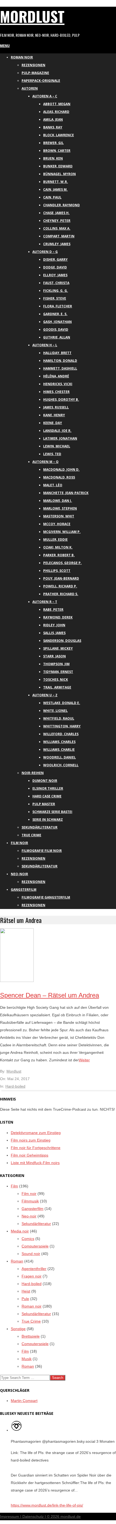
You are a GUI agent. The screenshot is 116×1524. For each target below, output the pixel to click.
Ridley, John (54, 625)
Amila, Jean (53, 119)
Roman (17, 1261)
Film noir (19, 843)
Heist (26, 1291)
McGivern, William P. (62, 531)
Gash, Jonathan (57, 321)
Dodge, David (55, 267)
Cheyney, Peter (56, 220)
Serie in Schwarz (47, 819)
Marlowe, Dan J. (57, 500)
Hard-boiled (15, 1086)
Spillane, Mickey (58, 648)
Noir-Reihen (33, 773)
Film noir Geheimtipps (29, 1155)
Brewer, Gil (53, 143)
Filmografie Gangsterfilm (46, 897)
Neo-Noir (19, 874)
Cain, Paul (52, 197)
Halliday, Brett (57, 353)
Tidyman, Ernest (58, 671)
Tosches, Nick (55, 679)
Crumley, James (56, 244)
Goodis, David (55, 329)
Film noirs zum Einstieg (30, 1140)
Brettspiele (31, 1336)
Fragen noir (32, 1276)
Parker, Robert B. (59, 555)
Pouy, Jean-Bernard (61, 578)
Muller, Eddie (55, 539)
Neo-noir (29, 1216)
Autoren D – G (45, 251)
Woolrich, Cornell (61, 765)
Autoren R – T (44, 601)
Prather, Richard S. (60, 594)
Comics (28, 1238)
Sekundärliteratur (39, 827)
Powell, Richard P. (60, 586)
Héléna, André (56, 376)
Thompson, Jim (56, 664)
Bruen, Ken (53, 158)
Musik (27, 1359)
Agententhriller (34, 1269)
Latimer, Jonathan (60, 438)
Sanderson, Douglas (62, 640)
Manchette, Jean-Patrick (65, 493)
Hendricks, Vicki (57, 384)
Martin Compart (24, 1400)
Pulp (25, 1299)
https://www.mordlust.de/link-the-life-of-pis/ (47, 1505)
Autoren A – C (44, 96)
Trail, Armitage (57, 687)
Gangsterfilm (23, 889)
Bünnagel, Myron (59, 174)
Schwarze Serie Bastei (52, 811)
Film (14, 1186)
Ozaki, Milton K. (58, 547)
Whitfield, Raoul (58, 718)
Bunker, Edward (58, 166)
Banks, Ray (52, 127)
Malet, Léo (52, 485)
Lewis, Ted (52, 454)
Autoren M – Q (45, 461)
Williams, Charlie (59, 749)
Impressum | (11, 1516)
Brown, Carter (56, 150)
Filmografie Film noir (42, 850)
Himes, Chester (56, 391)
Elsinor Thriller (47, 788)
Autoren (30, 88)
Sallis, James (54, 633)
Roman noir (22, 57)
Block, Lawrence (58, 135)
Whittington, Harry (62, 726)
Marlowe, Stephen (60, 508)
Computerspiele (35, 1246)
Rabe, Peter (53, 609)
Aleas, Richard (56, 111)
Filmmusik (30, 1201)
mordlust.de (70, 1516)
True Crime (31, 835)
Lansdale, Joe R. (57, 430)
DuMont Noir (44, 780)
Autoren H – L (44, 345)
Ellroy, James (55, 275)
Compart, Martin (58, 236)
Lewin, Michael (56, 446)
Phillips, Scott (56, 570)
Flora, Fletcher (57, 306)
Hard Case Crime (47, 796)
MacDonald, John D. (61, 469)
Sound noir (31, 1253)
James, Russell (56, 407)
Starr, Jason (54, 656)
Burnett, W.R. (55, 181)
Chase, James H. (56, 213)
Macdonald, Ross (59, 477)
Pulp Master (43, 804)
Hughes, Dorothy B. (61, 399)
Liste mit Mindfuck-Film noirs (35, 1163)
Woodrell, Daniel (59, 757)
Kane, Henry (54, 415)
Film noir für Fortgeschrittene (35, 1148)
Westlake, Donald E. (61, 703)
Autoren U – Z (44, 695)
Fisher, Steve (54, 298)
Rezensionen (33, 65)
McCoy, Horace (56, 524)
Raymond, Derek (58, 617)
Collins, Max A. (56, 228)
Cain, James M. (55, 189)
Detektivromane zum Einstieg (36, 1133)
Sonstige (18, 1329)
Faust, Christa (56, 283)
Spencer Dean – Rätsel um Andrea (49, 995)
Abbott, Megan (56, 104)
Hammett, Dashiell (60, 368)
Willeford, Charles (61, 734)
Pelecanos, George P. (62, 563)
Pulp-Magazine (35, 73)
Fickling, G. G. (55, 290)
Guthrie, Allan (56, 337)
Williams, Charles (59, 741)
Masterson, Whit (58, 516)
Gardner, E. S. (55, 314)
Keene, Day (52, 423)
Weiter (84, 1060)
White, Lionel (55, 710)
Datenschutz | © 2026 (41, 1516)
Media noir (20, 1231)
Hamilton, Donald (60, 360)
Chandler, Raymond (61, 205)
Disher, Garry (55, 259)
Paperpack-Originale (41, 80)
